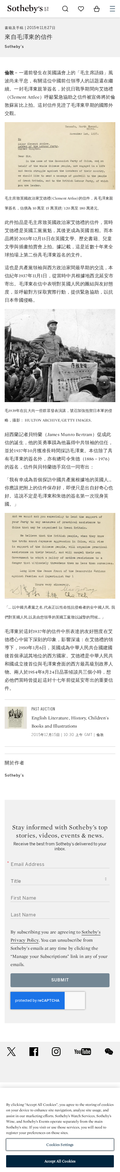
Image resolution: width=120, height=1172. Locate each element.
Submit (60, 980)
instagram (56, 1051)
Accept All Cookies (60, 1161)
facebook (33, 1051)
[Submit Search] (65, 9)
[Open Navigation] (112, 8)
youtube (82, 1051)
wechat (109, 1052)
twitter (11, 1051)
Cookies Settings (59, 1144)
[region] (60, 1130)
